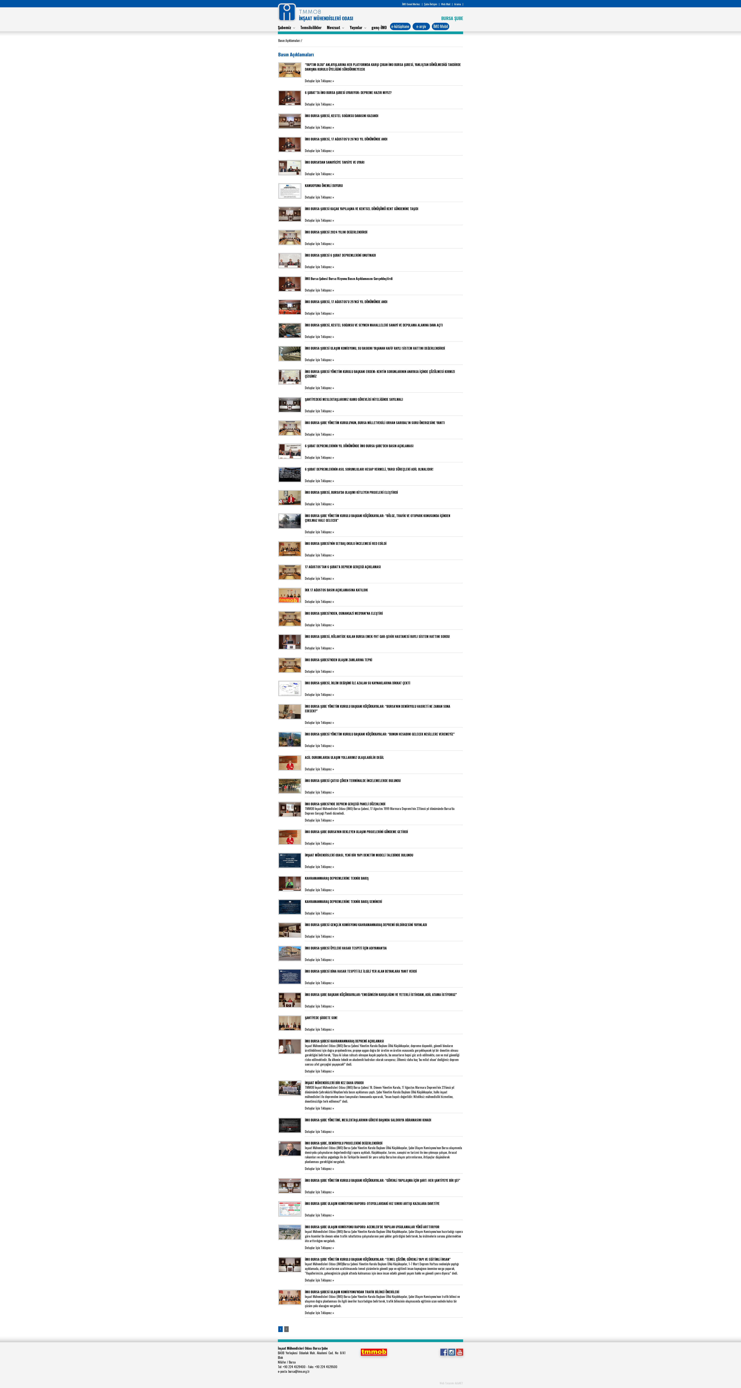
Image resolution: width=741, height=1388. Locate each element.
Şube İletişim (430, 4)
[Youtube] (459, 1351)
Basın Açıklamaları (289, 40)
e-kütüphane (400, 26)
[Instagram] (451, 1351)
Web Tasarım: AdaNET (451, 1383)
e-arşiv (421, 26)
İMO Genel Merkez (411, 4)
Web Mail (445, 4)
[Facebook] (443, 1351)
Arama (457, 4)
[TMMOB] (374, 1351)
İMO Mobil (440, 26)
